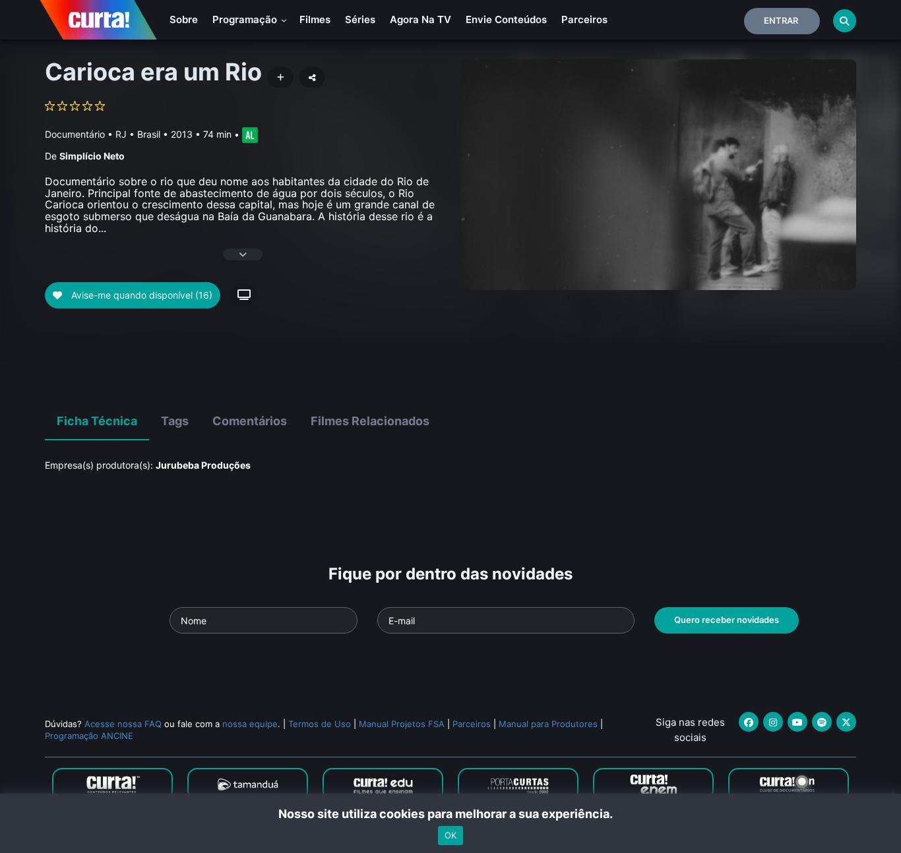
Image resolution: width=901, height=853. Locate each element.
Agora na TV (420, 19)
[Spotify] (822, 722)
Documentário (75, 134)
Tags (175, 421)
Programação (246, 19)
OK (450, 835)
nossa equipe (250, 724)
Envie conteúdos (506, 19)
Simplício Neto (92, 156)
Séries (360, 19)
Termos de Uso (319, 724)
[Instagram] (773, 722)
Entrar (781, 20)
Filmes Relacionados (370, 421)
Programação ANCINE (89, 735)
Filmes (314, 19)
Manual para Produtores (548, 724)
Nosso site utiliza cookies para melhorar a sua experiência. (450, 814)
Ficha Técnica (97, 421)
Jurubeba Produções (203, 465)
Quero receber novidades (726, 619)
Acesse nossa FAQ (123, 724)
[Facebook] (749, 722)
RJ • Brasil (137, 134)
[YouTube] (797, 722)
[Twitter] (846, 722)
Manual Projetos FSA (402, 724)
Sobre (184, 19)
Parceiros (584, 19)
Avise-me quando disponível (140, 295)
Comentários (249, 421)
